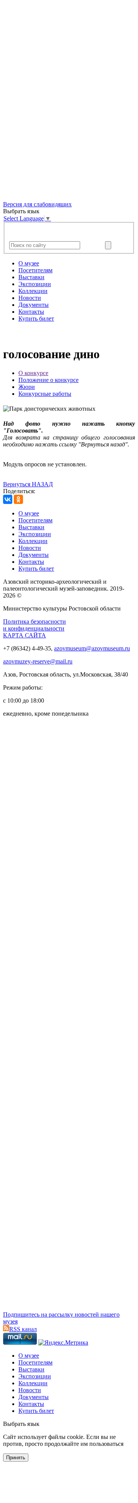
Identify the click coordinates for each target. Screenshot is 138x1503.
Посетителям (35, 270)
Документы (33, 304)
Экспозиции (34, 284)
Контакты (31, 311)
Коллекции (33, 291)
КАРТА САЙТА (24, 635)
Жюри (26, 387)
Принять (15, 1457)
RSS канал (23, 1329)
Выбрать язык (21, 1424)
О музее (28, 263)
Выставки (31, 277)
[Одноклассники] (18, 499)
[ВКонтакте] (7, 499)
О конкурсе (33, 373)
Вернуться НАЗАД (28, 484)
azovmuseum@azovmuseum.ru (92, 648)
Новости (29, 298)
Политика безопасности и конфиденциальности (34, 625)
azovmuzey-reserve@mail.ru (37, 661)
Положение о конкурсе (48, 380)
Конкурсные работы (44, 393)
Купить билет (36, 318)
